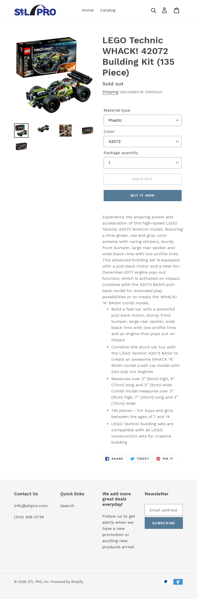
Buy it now (143, 195)
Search (67, 505)
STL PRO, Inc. (39, 582)
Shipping (110, 92)
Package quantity (121, 152)
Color (109, 131)
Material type (117, 110)
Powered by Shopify (67, 582)
